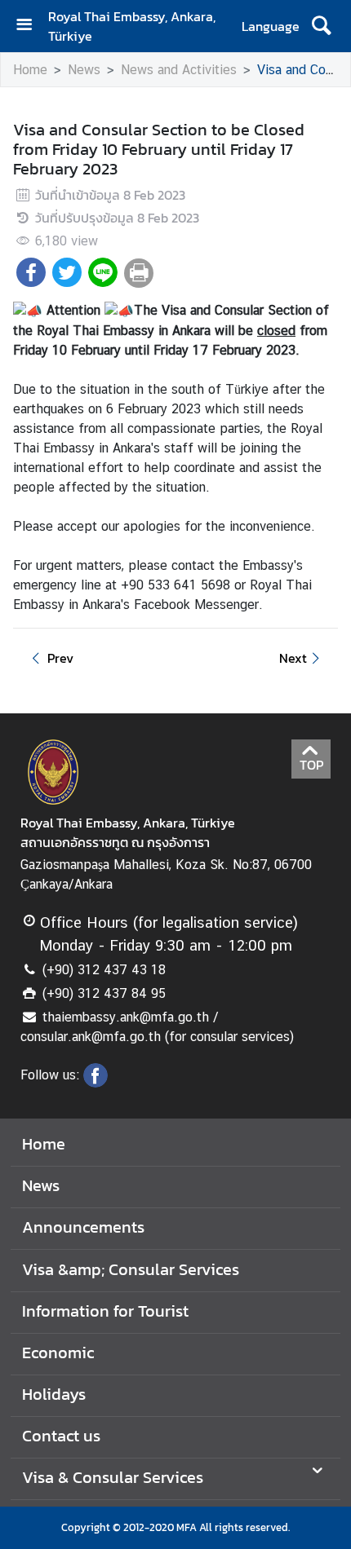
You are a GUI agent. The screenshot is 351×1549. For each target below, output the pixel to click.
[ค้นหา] (321, 26)
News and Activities (179, 69)
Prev (60, 658)
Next (293, 658)
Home (30, 69)
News (84, 69)
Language (271, 26)
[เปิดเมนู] (30, 26)
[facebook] (95, 1082)
